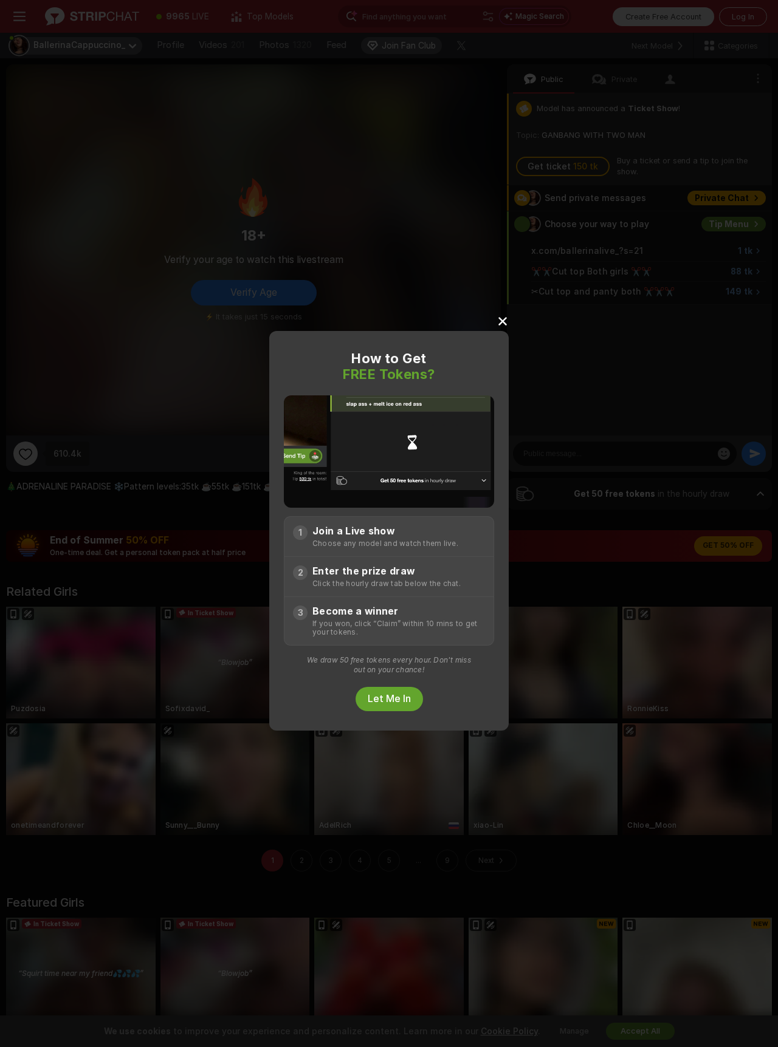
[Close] (502, 320)
